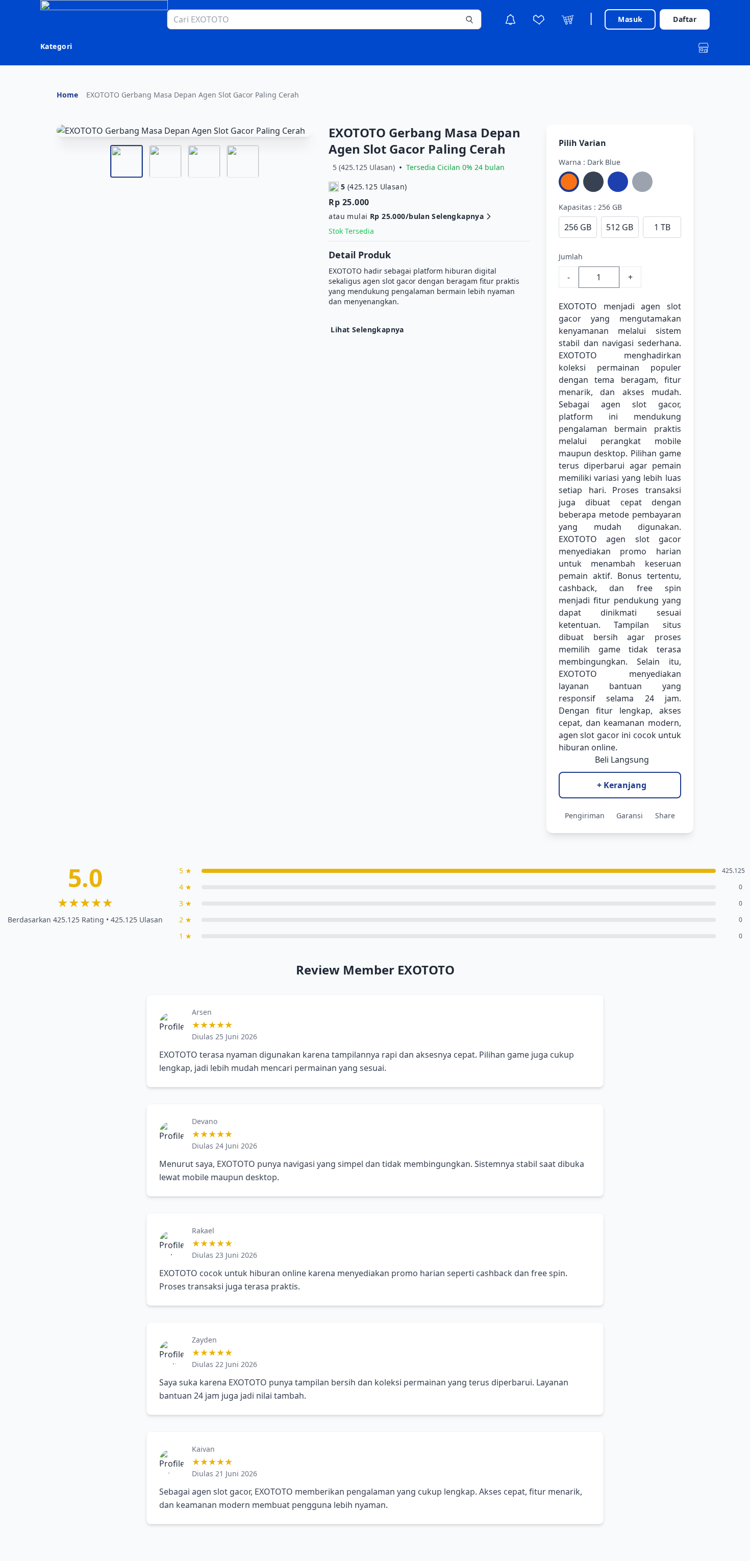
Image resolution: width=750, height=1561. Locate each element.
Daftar (684, 19)
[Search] (469, 19)
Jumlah (571, 256)
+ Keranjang (621, 785)
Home (67, 95)
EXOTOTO (578, 306)
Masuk (630, 19)
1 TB (662, 227)
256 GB (577, 227)
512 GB (619, 227)
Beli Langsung (622, 759)
